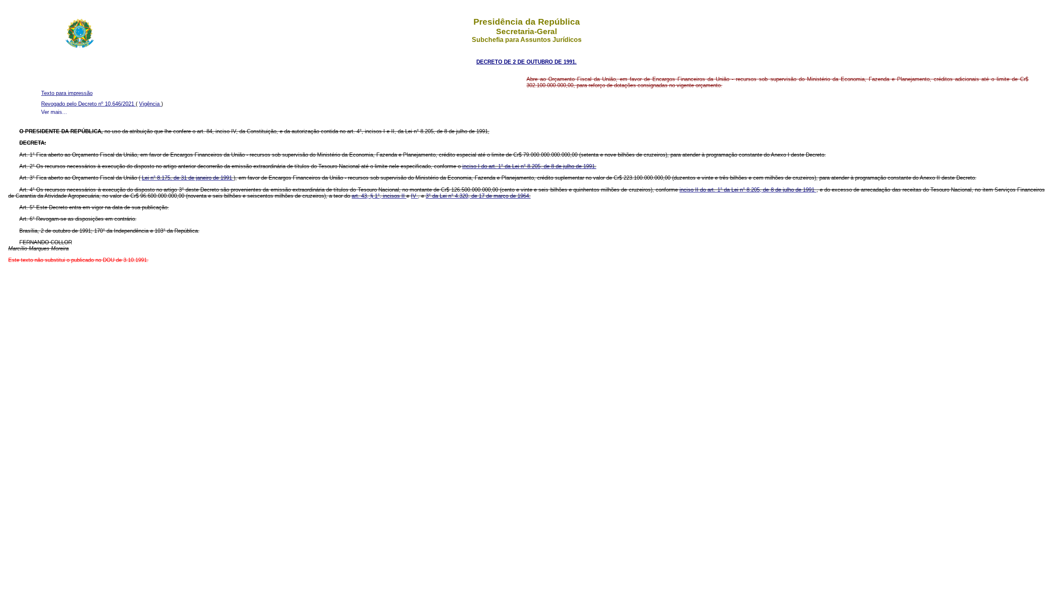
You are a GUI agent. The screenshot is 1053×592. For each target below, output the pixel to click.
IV (414, 196)
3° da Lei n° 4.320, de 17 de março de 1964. (478, 196)
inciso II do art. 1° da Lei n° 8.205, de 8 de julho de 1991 (748, 190)
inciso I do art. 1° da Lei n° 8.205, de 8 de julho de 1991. (529, 166)
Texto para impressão (67, 93)
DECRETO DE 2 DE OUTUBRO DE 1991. (526, 62)
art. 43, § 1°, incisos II (379, 196)
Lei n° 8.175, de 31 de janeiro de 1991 (188, 178)
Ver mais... (54, 112)
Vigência (150, 104)
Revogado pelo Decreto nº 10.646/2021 (88, 104)
